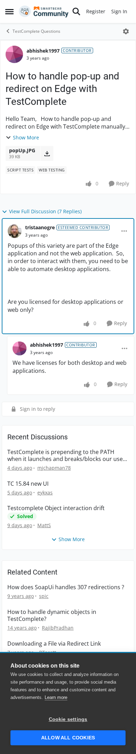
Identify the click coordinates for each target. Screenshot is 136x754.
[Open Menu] (126, 31)
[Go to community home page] (44, 11)
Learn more (56, 697)
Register (95, 11)
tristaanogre (40, 227)
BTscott (47, 652)
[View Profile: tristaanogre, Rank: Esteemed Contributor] (15, 231)
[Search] (76, 11)
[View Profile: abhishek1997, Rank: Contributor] (14, 54)
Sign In (119, 11)
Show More (26, 137)
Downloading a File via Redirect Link (54, 643)
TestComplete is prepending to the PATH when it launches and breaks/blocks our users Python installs (67, 455)
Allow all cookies (68, 737)
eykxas (45, 492)
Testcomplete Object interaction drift (56, 508)
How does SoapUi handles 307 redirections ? (65, 587)
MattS (44, 525)
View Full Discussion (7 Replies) (45, 211)
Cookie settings (68, 719)
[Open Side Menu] (9, 11)
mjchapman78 (54, 467)
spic (43, 596)
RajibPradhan (58, 627)
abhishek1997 (43, 50)
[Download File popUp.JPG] (46, 153)
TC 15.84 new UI (27, 483)
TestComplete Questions (36, 31)
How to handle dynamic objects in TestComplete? (51, 615)
